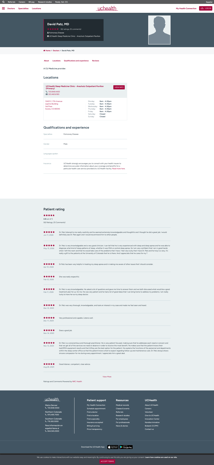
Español (209, 2)
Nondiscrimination (152, 422)
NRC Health (77, 381)
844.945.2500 (53, 431)
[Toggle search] (3, 2)
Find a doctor (92, 412)
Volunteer (149, 412)
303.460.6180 (53, 94)
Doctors (11, 8)
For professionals (123, 422)
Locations (36, 8)
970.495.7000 (53, 415)
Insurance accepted (95, 422)
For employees (122, 419)
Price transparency (94, 429)
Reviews (95, 61)
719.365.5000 (53, 421)
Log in (208, 8)
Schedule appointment (96, 408)
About (46, 61)
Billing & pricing (93, 426)
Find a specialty (93, 419)
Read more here (118, 169)
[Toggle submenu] (3, 8)
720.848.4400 (54, 92)
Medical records (122, 405)
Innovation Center (152, 419)
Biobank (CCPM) (151, 426)
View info (119, 87)
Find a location (93, 415)
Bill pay (32, 2)
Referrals (11, 2)
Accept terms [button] (107, 461)
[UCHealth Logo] (51, 399)
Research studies (45, 2)
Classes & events (122, 408)
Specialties (23, 8)
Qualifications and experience (76, 61)
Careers (22, 2)
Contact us (149, 429)
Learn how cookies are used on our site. (161, 457)
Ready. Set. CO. (61, 2)
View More (107, 377)
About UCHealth (151, 405)
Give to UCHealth (152, 415)
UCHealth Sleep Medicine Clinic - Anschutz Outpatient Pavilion (74, 36)
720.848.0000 (53, 408)
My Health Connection (186, 8)
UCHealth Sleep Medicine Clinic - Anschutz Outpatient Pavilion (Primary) (75, 87)
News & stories (122, 426)
